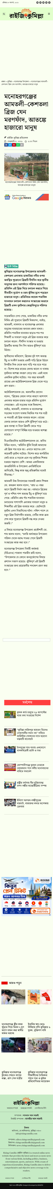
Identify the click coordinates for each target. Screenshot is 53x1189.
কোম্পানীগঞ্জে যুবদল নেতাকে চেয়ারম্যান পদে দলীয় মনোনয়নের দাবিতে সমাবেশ (32, 768)
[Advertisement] (26, 48)
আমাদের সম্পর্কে (12, 1108)
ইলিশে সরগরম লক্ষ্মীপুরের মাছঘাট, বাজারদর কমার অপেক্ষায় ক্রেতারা (32, 803)
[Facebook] (37, 2)
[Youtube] (43, 2)
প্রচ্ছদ (3, 81)
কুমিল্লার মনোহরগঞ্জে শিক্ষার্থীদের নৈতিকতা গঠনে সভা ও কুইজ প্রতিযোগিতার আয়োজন (39, 1077)
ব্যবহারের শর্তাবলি (26, 1108)
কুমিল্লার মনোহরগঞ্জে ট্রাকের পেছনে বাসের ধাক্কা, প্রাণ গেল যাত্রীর (12, 1075)
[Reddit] (46, 2)
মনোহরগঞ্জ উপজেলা (21, 81)
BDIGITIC (40, 1185)
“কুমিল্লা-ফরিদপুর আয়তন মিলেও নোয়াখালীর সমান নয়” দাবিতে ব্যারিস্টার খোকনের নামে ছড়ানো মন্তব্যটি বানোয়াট (32, 734)
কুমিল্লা (9, 81)
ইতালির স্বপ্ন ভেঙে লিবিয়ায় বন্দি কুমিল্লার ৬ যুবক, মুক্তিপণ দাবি (39, 1027)
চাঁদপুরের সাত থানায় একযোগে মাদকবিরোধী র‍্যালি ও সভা (31, 749)
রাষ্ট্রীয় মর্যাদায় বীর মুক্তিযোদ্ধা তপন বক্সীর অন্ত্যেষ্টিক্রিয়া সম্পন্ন (31, 784)
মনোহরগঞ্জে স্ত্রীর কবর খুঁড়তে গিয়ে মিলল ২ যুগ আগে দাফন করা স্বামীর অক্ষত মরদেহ (13, 1028)
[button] (6, 145)
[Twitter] (40, 2)
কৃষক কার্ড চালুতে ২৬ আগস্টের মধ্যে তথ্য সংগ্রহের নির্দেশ (31, 714)
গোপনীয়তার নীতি (40, 1108)
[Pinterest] (49, 2)
